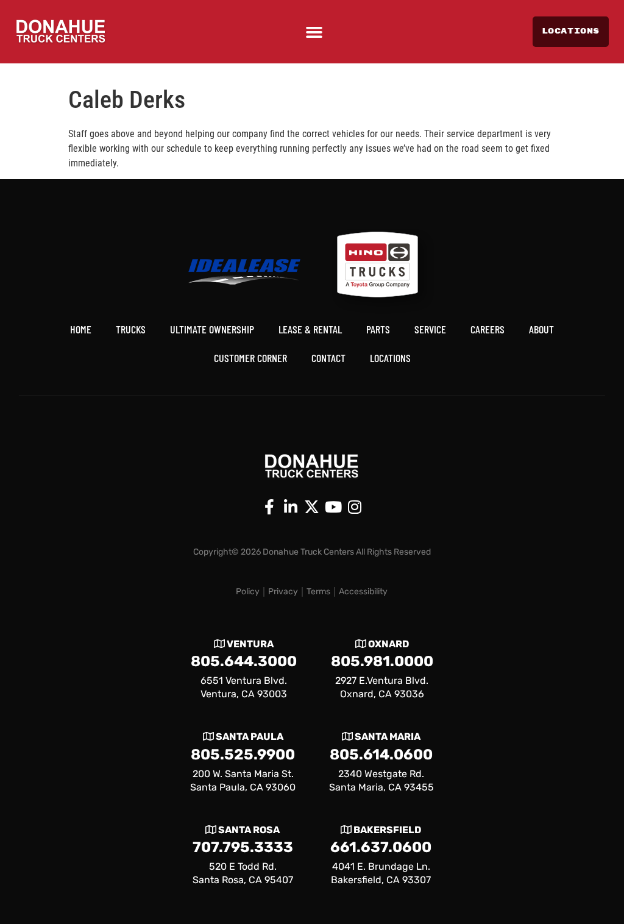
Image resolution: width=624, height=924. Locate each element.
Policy (248, 591)
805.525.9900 (243, 754)
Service (430, 329)
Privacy (283, 591)
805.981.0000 (382, 661)
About (541, 329)
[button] (314, 32)
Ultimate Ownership (212, 329)
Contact (328, 357)
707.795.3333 (243, 847)
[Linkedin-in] (291, 507)
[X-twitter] (312, 507)
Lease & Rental (310, 329)
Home (80, 329)
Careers (487, 329)
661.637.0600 (380, 847)
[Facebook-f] (269, 507)
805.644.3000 (244, 661)
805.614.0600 (381, 754)
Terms (318, 591)
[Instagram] (355, 507)
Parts (378, 329)
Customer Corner (250, 357)
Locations (390, 357)
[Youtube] (333, 507)
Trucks (131, 329)
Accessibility (363, 591)
